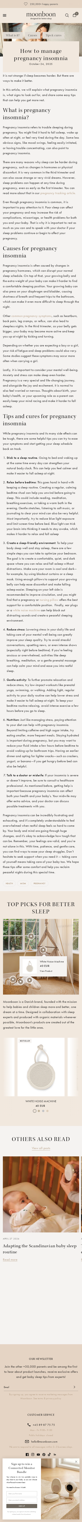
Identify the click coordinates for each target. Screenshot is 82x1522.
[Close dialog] (76, 1461)
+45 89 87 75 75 (44, 1425)
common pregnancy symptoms (31, 316)
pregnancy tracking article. (58, 193)
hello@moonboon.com (44, 1441)
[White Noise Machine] (41, 1067)
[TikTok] (49, 1454)
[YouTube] (38, 1455)
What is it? (13, 35)
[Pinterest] (43, 1454)
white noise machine (26, 610)
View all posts (41, 1148)
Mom (23, 883)
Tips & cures (53, 35)
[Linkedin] (54, 1454)
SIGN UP (22, 1506)
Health (9, 883)
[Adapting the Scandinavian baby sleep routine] (41, 1194)
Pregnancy (40, 883)
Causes (32, 35)
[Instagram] (32, 1454)
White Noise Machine (41, 1101)
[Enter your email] (74, 1387)
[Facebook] (27, 1454)
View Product (46, 971)
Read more (10, 1259)
